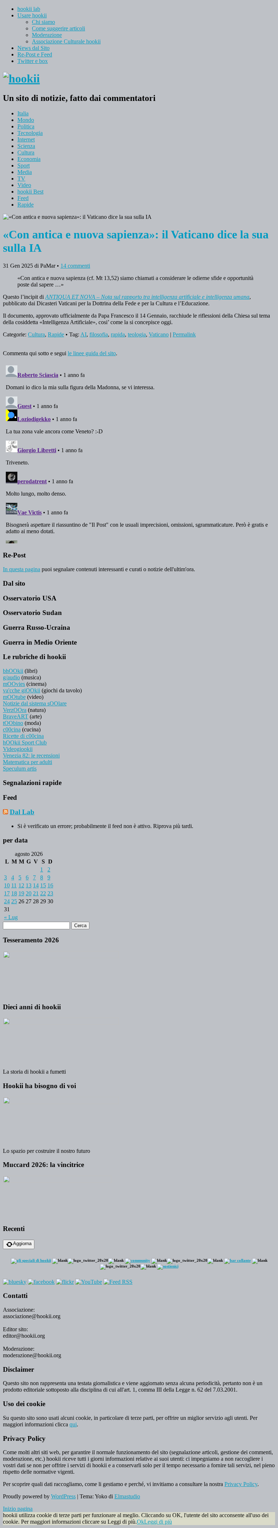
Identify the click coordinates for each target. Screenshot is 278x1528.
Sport (23, 165)
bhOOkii (13, 671)
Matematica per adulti (27, 762)
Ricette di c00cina (23, 736)
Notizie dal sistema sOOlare (35, 703)
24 (7, 901)
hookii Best (30, 191)
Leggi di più (158, 1522)
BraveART (15, 716)
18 (14, 893)
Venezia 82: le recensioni (31, 755)
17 (7, 893)
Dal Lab (22, 812)
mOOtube (14, 697)
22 (43, 893)
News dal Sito (33, 48)
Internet (26, 139)
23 (50, 893)
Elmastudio (127, 1496)
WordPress (63, 1496)
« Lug (11, 917)
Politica (25, 126)
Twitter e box (32, 61)
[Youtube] (88, 1282)
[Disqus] (139, 452)
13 (28, 885)
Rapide (25, 204)
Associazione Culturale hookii (66, 41)
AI (83, 334)
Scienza (26, 146)
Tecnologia (30, 133)
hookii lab (28, 9)
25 (14, 901)
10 (7, 885)
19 (21, 893)
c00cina (12, 729)
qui (73, 1424)
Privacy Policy (240, 1484)
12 (21, 885)
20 (28, 893)
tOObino (13, 723)
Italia (23, 113)
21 (36, 893)
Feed (23, 198)
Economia (29, 159)
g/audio (11, 677)
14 (36, 885)
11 (14, 885)
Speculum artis (20, 768)
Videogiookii (18, 749)
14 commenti (75, 266)
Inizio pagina (18, 1509)
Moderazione (47, 35)
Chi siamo (43, 22)
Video (24, 185)
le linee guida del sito (92, 353)
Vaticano (159, 334)
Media (24, 172)
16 (50, 885)
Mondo (25, 120)
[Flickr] (65, 1282)
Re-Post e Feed (34, 54)
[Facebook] (41, 1282)
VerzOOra (14, 710)
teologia (137, 334)
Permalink (184, 334)
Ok (140, 1522)
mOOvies (14, 684)
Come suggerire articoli (58, 28)
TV (21, 178)
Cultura (25, 152)
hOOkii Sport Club (25, 742)
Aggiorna (22, 1243)
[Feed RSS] (118, 1282)
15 (43, 885)
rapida (118, 334)
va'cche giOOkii (21, 690)
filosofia (98, 334)
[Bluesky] (14, 1282)
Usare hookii (32, 15)
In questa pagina (21, 569)
